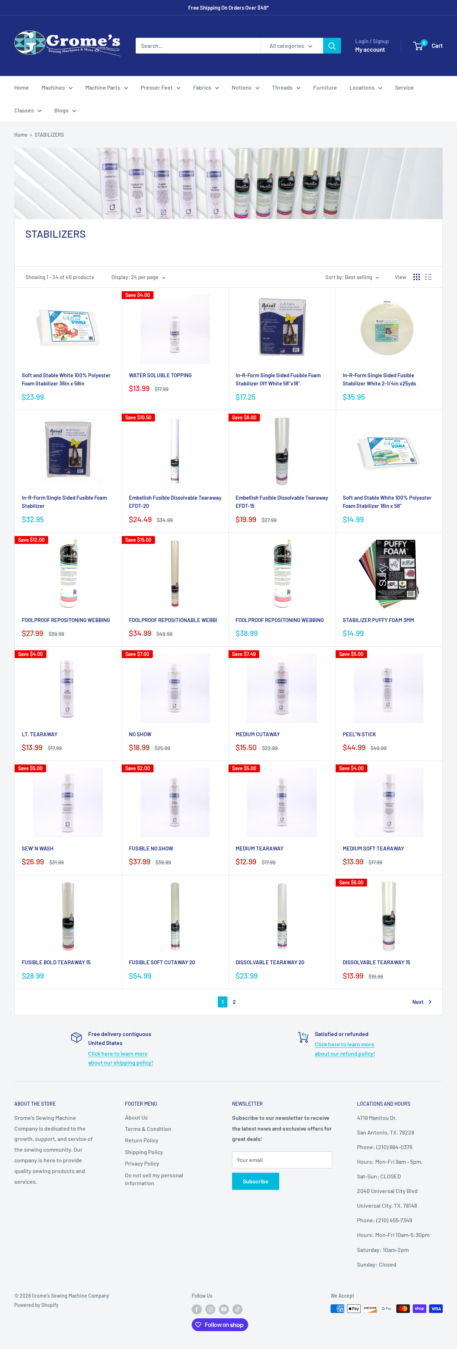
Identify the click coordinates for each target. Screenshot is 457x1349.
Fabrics (202, 87)
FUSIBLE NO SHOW (151, 848)
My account (370, 49)
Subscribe (255, 1181)
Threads (282, 87)
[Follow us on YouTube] (224, 1309)
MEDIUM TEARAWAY (259, 848)
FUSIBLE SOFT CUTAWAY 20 (162, 962)
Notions (242, 87)
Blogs (61, 110)
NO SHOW (140, 734)
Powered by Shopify (36, 1305)
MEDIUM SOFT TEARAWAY (373, 848)
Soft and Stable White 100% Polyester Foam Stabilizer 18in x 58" (387, 501)
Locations (362, 87)
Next (418, 1002)
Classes (24, 110)
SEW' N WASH (38, 848)
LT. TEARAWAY (39, 734)
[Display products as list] (428, 277)
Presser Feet (157, 87)
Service (404, 87)
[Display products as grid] (416, 277)
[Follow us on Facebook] (197, 1309)
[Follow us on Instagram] (210, 1309)
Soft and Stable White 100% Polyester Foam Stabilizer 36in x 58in (66, 379)
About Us (136, 1117)
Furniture (325, 87)
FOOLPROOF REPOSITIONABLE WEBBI (173, 620)
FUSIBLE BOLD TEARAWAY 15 (56, 962)
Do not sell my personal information (154, 1179)
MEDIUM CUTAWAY (258, 734)
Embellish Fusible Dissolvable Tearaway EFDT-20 (175, 501)
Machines (53, 87)
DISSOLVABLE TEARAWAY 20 (270, 962)
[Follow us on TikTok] (237, 1309)
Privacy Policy (142, 1163)
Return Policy (142, 1140)
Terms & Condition (148, 1128)
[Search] (332, 46)
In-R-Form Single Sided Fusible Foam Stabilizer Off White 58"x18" (278, 379)
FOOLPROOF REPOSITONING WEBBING (66, 620)
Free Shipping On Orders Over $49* (228, 7)
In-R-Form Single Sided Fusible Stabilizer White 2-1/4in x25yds (379, 379)
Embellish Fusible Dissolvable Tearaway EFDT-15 (282, 501)
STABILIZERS (49, 135)
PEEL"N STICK (359, 734)
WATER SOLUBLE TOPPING (160, 375)
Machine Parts (102, 87)
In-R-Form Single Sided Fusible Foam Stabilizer (64, 501)
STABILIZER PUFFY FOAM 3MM (378, 620)
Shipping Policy (144, 1151)
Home (21, 87)
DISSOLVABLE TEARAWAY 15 (376, 962)
